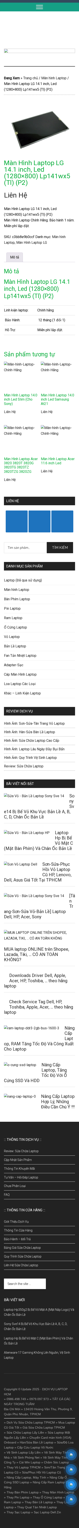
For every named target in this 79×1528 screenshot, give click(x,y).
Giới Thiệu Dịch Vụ (16, 1221)
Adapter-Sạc (13, 665)
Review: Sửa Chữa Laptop (23, 766)
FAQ (7, 1194)
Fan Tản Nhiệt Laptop (20, 656)
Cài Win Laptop (29, 1462)
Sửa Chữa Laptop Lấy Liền (25, 1432)
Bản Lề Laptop (15, 646)
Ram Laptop (13, 618)
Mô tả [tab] (14, 257)
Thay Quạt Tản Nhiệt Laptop (37, 1507)
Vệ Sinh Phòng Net (26, 1457)
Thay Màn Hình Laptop (58, 1492)
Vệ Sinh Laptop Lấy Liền (24, 1452)
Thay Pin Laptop (18, 1497)
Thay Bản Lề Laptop (39, 1502)
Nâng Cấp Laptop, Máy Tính (26, 1477)
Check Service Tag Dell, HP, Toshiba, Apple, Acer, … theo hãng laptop (38, 1007)
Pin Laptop (12, 608)
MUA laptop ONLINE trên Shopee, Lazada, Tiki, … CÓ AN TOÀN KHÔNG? (36, 954)
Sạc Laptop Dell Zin (47, 1512)
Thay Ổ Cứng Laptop (47, 1497)
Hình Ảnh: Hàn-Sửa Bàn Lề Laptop (29, 732)
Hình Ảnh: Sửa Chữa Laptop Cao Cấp (31, 740)
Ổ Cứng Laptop (15, 627)
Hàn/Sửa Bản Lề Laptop (36, 1442)
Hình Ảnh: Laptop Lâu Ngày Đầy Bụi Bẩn (34, 749)
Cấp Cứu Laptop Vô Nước (35, 1447)
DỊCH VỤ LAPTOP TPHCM (39, 30)
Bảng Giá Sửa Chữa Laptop (22, 1247)
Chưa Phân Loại (15, 1186)
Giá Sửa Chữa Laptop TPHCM (44, 1427)
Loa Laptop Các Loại (20, 684)
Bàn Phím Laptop (17, 599)
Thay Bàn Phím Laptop (23, 1492)
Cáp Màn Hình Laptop (20, 674)
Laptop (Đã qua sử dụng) (23, 580)
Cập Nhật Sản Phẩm (18, 1160)
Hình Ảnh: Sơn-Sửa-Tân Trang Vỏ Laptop (34, 723)
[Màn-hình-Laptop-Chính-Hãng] (39, 128)
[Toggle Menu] (39, 7)
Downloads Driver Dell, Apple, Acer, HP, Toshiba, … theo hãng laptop (35, 981)
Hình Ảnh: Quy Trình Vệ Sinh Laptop (30, 758)
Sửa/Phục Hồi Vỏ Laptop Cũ (41, 1472)
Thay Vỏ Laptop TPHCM (24, 1467)
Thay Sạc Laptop (18, 1512)
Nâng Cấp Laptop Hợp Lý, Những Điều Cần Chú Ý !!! (58, 1101)
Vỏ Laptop (12, 637)
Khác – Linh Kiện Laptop (22, 693)
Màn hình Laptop (53, 78)
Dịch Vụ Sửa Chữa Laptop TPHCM (31, 1422)
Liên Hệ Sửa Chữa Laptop (21, 1265)
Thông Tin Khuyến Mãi (19, 1168)
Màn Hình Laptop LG (31, 242)
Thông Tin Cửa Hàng (18, 1230)
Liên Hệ (15, 195)
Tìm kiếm (60, 548)
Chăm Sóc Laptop (56, 1462)
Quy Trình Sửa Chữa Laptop (22, 1256)
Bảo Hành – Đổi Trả (17, 1239)
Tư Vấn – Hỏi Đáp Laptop (21, 1177)
